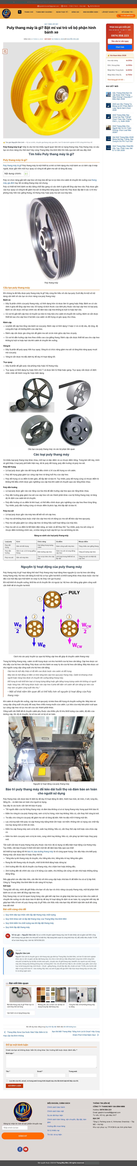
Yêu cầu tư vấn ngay (120, 41)
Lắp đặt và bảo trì (109, 12)
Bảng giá (75, 12)
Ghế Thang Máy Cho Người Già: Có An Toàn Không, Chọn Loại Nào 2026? (121, 129)
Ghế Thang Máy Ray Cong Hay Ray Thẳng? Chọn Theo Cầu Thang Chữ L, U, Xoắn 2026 (121, 118)
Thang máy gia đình (44, 12)
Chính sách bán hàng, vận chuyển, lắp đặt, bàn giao (66, 1120)
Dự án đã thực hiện (55, 1115)
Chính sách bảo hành (56, 1107)
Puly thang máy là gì (12, 165)
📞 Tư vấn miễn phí (126, 16)
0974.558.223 (120, 35)
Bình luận (10, 1053)
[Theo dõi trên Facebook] (20, 1149)
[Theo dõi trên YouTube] (25, 1149)
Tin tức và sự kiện (54, 1134)
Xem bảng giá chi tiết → (116, 80)
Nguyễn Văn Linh (73, 39)
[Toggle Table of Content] (24, 174)
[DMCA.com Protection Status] (91, 1163)
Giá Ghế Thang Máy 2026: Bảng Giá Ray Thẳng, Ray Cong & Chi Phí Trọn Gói (123, 139)
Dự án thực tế (62, 12)
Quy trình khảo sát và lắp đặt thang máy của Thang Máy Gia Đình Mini (36, 919)
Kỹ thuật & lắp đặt (21, 2)
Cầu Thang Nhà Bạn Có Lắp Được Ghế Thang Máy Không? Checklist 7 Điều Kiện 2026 (122, 96)
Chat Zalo (120, 47)
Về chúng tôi (127, 12)
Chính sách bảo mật (55, 1111)
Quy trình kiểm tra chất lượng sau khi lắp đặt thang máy (30, 923)
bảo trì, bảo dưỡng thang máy (40, 852)
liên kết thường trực (69, 1027)
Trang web (73, 1071)
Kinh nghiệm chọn (90, 12)
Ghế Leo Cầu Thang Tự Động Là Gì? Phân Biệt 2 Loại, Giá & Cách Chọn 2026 (122, 107)
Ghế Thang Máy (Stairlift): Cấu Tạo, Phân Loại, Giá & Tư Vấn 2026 (122, 148)
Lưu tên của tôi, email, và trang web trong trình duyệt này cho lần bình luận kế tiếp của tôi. (44, 1081)
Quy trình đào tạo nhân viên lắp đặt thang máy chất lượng (31, 915)
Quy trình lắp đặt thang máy (18, 927)
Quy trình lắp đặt (51, 24)
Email (40, 1071)
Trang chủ (9, 2)
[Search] (19, 12)
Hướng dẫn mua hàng (56, 1126)
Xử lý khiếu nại (53, 1130)
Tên (8, 1071)
